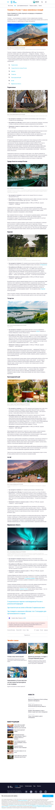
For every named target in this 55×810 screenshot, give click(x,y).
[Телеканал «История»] (41, 792)
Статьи (16, 786)
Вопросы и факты (33, 5)
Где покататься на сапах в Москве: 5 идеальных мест (26, 607)
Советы (40, 5)
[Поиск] (42, 2)
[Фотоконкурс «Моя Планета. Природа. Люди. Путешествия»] (36, 2)
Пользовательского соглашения (15, 805)
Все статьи (10, 5)
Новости (31, 695)
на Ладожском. (43, 264)
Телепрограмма (28, 786)
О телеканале (18, 787)
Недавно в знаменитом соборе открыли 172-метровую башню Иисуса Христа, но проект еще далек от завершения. (37, 662)
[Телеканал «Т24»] (46, 792)
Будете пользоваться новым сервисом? (16, 686)
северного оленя (24, 589)
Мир (15, 5)
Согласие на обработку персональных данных (42, 806)
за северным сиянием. (30, 578)
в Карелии (42, 289)
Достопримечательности (22, 5)
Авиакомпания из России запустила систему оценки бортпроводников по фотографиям (17, 682)
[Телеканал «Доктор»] (36, 792)
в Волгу (38, 331)
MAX (25, 618)
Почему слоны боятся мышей (15, 656)
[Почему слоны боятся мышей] (17, 648)
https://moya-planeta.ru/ (23, 800)
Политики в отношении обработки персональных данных (34, 805)
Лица (34, 786)
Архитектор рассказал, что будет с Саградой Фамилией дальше (37, 657)
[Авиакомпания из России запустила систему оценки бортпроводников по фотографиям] (17, 672)
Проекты (39, 786)
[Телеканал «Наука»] (26, 792)
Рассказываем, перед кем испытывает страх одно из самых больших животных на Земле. (17, 660)
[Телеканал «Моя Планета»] (13, 2)
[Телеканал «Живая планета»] (31, 792)
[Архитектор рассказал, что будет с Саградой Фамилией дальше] (38, 648)
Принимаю (48, 796)
